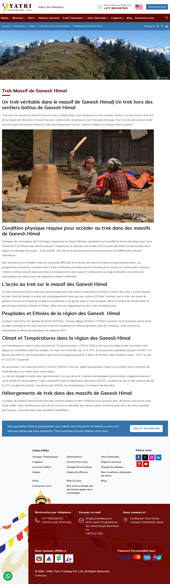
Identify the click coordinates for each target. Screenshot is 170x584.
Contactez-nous (157, 6)
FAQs (35, 480)
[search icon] (166, 18)
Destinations (19, 26)
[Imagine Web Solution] (50, 575)
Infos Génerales (110, 456)
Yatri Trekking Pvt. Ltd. (69, 571)
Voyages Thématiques (45, 456)
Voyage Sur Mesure (112, 467)
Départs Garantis (49, 17)
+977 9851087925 (52, 518)
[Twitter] (145, 458)
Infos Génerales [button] (97, 17)
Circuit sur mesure (146, 428)
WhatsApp (65, 522)
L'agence (37, 461)
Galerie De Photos (77, 472)
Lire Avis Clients (41, 467)
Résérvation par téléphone (117, 7)
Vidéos (36, 472)
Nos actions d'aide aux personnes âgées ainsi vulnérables (80, 489)
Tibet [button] (30, 17)
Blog (129, 17)
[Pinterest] (139, 464)
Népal (32, 26)
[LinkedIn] (158, 457)
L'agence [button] (116, 17)
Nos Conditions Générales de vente (116, 474)
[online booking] (140, 557)
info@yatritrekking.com (99, 518)
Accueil (5, 26)
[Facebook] (138, 457)
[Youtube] (146, 464)
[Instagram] (152, 457)
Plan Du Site (74, 480)
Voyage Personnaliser (79, 467)
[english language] (138, 6)
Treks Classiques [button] (72, 17)
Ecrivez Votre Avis (77, 461)
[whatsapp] (7, 577)
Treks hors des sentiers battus (54, 26)
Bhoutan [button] (17, 17)
